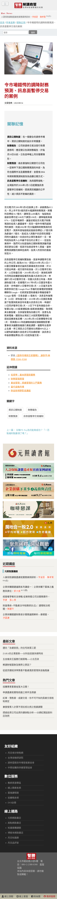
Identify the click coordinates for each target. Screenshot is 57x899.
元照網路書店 (14, 818)
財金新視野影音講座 (21, 390)
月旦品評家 (13, 843)
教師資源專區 (14, 783)
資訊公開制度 (15, 410)
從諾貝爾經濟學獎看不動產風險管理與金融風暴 (26, 670)
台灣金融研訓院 (15, 758)
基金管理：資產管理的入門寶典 (26, 383)
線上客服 (23, 896)
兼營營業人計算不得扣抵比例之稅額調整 (23, 707)
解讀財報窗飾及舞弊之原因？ (17, 665)
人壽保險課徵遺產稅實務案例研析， (26, 17)
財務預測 (13, 416)
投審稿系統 (13, 798)
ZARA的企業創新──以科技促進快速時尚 (23, 653)
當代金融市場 (17, 387)
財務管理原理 (17, 379)
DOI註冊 (12, 802)
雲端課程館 (13, 793)
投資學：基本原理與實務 (23, 375)
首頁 (2, 22)
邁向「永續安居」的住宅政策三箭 (19, 648)
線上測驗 (8, 896)
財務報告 (32, 410)
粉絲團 (36, 896)
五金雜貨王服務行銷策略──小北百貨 (21, 659)
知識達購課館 (14, 828)
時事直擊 (10, 22)
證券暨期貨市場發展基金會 (21, 763)
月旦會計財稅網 (15, 753)
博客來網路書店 (15, 833)
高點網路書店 (14, 823)
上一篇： (11, 430)
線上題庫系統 (14, 788)
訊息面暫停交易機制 (33, 416)
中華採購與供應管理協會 (20, 767)
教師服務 (50, 896)
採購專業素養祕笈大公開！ (16, 687)
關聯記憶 (21, 22)
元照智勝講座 (11, 571)
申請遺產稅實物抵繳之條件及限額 (19, 692)
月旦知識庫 (13, 838)
